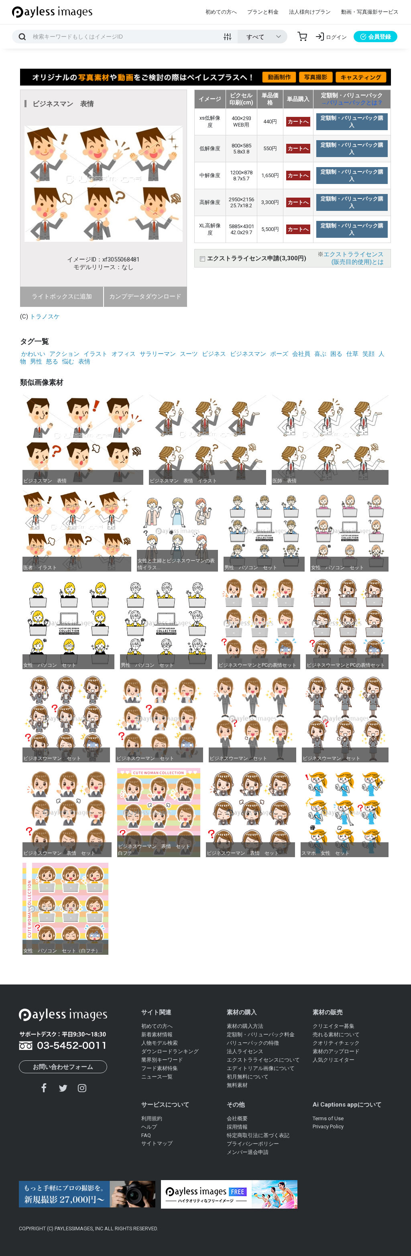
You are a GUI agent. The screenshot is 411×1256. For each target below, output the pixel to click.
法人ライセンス (245, 1051)
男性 (36, 361)
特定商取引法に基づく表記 (258, 1135)
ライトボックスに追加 (62, 296)
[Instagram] (82, 1088)
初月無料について (248, 1077)
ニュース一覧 (157, 1077)
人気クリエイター (333, 1060)
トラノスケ (45, 316)
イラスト (95, 353)
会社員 (301, 353)
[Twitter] (63, 1088)
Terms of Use (328, 1118)
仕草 (352, 353)
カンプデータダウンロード (145, 296)
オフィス (124, 353)
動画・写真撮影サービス (370, 12)
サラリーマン (158, 353)
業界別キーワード (162, 1060)
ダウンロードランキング (170, 1051)
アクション (64, 353)
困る (336, 353)
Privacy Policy (328, 1126)
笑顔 (368, 353)
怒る (52, 361)
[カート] (302, 36)
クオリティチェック (336, 1043)
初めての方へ (221, 12)
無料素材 (237, 1085)
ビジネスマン (248, 353)
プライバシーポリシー (253, 1144)
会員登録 (379, 36)
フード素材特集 (159, 1068)
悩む (68, 361)
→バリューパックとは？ (352, 102)
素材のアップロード (336, 1051)
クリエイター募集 (333, 1026)
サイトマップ (157, 1143)
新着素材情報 (157, 1034)
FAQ (146, 1135)
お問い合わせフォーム (63, 1066)
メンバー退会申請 (248, 1152)
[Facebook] (44, 1088)
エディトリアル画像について (261, 1068)
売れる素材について (336, 1034)
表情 (84, 361)
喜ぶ (320, 353)
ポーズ (279, 353)
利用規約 (151, 1118)
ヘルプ (149, 1127)
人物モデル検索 (159, 1043)
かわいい (33, 353)
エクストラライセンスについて (263, 1060)
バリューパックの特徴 (253, 1043)
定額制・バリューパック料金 (261, 1034)
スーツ (189, 353)
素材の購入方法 (245, 1026)
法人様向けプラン (310, 12)
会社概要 (237, 1118)
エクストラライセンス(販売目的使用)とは (354, 258)
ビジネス (214, 353)
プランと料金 (263, 12)
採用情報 (237, 1127)
